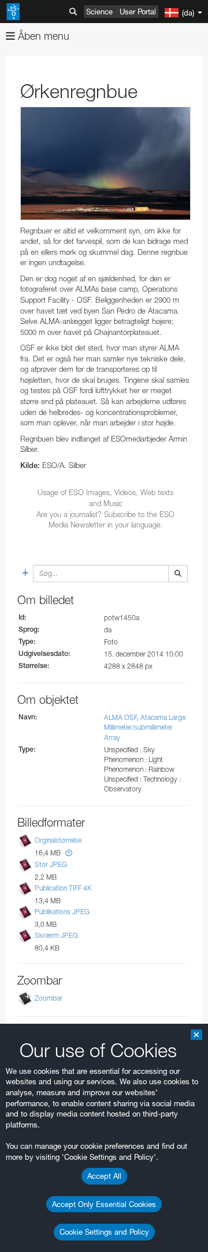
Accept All (104, 1176)
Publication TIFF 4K (63, 888)
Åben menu (42, 36)
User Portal (138, 11)
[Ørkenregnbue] (105, 163)
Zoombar (48, 998)
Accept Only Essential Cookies (104, 1204)
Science (99, 11)
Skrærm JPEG (56, 935)
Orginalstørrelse (58, 840)
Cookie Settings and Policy (104, 1231)
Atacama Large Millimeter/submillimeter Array (144, 727)
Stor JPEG (51, 864)
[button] (68, 853)
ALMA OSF (120, 717)
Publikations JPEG (62, 911)
